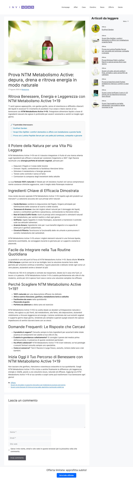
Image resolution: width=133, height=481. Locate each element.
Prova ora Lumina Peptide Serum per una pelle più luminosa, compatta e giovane (115, 51)
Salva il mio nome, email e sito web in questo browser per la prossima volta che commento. (44, 450)
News (102, 7)
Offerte (111, 7)
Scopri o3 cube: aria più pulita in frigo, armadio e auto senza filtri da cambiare (114, 73)
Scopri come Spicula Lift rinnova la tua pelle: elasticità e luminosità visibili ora (37, 387)
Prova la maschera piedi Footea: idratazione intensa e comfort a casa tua (115, 83)
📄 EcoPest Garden (19, 128)
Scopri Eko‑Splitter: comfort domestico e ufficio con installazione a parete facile (115, 40)
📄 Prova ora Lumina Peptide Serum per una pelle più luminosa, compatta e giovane (46, 136)
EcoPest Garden (108, 30)
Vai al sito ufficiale (66, 475)
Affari (76, 7)
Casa (84, 7)
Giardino (93, 7)
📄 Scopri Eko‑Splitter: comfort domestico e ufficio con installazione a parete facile (46, 132)
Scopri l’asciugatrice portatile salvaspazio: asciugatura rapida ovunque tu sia (113, 105)
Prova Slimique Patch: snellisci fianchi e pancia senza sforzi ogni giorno (114, 62)
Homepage (66, 7)
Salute (120, 7)
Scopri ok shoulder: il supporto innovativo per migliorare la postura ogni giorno (38, 385)
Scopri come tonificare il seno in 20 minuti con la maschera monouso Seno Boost (115, 94)
